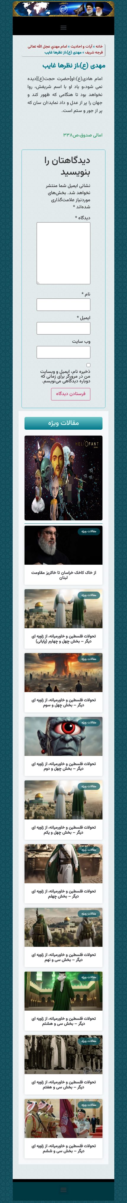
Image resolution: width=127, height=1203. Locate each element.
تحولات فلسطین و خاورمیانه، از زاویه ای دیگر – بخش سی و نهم (64, 957)
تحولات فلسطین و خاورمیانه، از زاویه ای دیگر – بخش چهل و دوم (64, 766)
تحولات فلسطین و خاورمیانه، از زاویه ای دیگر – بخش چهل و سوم (64, 703)
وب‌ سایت (81, 342)
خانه (99, 47)
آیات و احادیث (81, 47)
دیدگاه (82, 218)
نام (86, 294)
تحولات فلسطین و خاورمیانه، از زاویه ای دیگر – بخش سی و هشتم (64, 1021)
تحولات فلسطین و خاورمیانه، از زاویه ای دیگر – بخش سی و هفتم (64, 1085)
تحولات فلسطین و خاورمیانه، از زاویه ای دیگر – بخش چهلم (64, 894)
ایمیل (83, 318)
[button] (64, 27)
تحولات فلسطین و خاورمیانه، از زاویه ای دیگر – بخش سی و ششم (64, 1149)
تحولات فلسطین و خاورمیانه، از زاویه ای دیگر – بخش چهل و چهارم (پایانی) (64, 639)
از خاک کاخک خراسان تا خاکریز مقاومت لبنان (63, 575)
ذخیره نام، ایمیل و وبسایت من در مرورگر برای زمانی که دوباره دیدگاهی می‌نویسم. (65, 377)
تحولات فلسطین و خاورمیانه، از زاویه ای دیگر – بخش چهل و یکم (64, 830)
